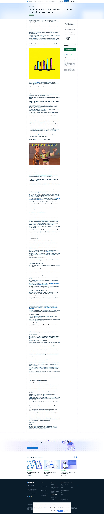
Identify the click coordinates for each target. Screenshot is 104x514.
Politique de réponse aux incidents (64, 494)
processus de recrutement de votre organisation (44, 175)
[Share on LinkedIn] (67, 54)
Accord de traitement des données (64, 487)
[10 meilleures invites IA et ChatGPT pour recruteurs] (69, 464)
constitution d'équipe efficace (50, 346)
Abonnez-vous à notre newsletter (54, 498)
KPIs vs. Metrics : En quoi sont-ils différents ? (70, 30)
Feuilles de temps (43, 485)
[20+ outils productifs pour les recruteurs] (34, 464)
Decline (67, 510)
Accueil (30, 6)
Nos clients (52, 499)
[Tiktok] (33, 485)
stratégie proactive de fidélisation (42, 284)
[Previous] (74, 457)
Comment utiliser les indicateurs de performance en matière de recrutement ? (70, 27)
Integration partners (43, 495)
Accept (60, 510)
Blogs (33, 6)
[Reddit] (32, 485)
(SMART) (41, 107)
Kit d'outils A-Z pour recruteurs (53, 484)
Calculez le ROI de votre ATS (55, 496)
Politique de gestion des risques (64, 496)
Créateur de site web (44, 486)
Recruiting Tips (29, 470)
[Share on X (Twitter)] (69, 54)
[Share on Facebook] (64, 54)
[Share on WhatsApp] (71, 54)
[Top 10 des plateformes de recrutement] (52, 464)
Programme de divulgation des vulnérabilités (64, 500)
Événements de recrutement (55, 487)
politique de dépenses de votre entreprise (46, 251)
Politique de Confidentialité (74, 512)
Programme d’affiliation (72, 485)
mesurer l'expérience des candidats (40, 384)
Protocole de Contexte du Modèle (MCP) (44, 493)
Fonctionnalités (40, 1)
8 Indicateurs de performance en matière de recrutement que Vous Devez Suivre (70, 32)
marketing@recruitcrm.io (31, 504)
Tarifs (47, 1)
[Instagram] (31, 485)
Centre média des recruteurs (55, 488)
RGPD (61, 492)
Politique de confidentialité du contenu (65, 485)
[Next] (76, 457)
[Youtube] (30, 485)
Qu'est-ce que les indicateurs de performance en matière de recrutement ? (70, 24)
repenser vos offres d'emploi (53, 211)
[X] (28, 485)
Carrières (72, 487)
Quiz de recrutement (53, 490)
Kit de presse (72, 488)
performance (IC (37, 82)
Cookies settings (53, 510)
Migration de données (44, 490)
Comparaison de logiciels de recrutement (55, 492)
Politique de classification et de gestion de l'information (65, 490)
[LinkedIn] (29, 485)
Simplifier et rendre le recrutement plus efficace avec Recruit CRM (70, 35)
